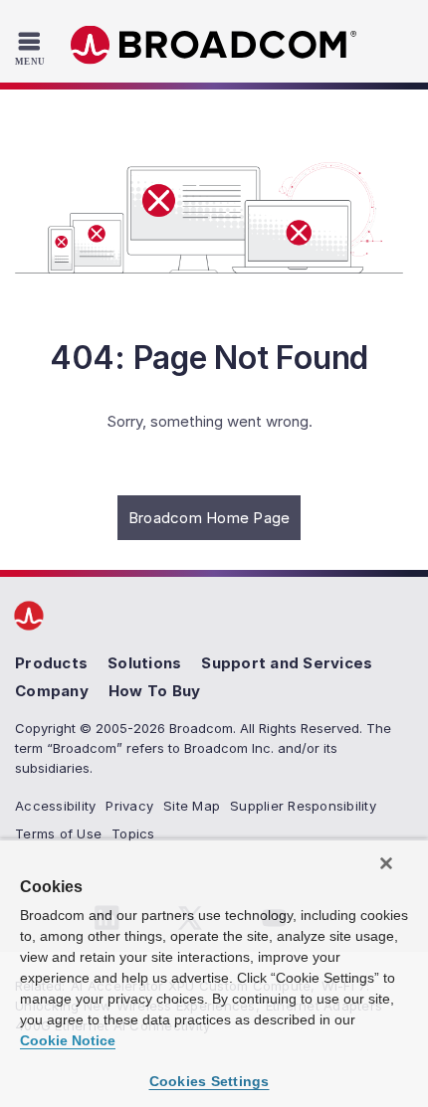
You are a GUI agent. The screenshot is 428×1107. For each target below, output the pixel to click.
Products (51, 662)
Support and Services (286, 662)
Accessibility (55, 806)
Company (52, 690)
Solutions (144, 662)
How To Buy (154, 690)
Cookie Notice (67, 1040)
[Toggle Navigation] (32, 48)
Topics (133, 833)
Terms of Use (58, 833)
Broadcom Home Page (209, 517)
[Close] (386, 863)
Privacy (129, 806)
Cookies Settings (209, 1081)
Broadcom (214, 45)
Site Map (191, 806)
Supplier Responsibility (303, 806)
